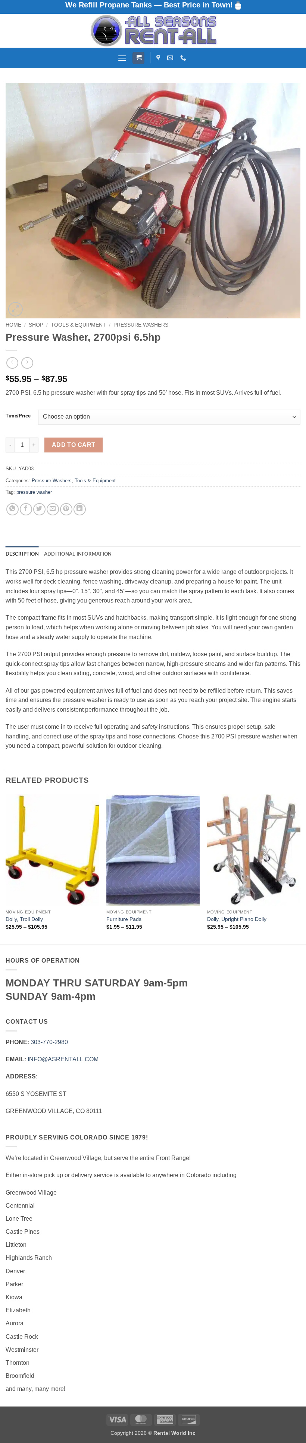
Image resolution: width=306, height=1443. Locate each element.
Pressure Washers (140, 325)
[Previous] (6, 868)
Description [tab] (22, 554)
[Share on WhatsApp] (12, 509)
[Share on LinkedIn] (80, 509)
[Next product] (12, 363)
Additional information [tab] (78, 554)
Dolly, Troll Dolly (24, 919)
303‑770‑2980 (49, 1042)
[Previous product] (27, 363)
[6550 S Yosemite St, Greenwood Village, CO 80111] (159, 58)
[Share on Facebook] (26, 509)
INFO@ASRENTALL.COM (63, 1059)
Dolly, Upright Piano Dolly (236, 919)
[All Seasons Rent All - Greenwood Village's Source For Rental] (153, 31)
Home (13, 325)
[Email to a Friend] (53, 509)
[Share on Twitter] (39, 509)
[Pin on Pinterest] (66, 509)
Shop (36, 325)
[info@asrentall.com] (171, 58)
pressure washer (34, 492)
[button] (122, 58)
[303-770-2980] (184, 58)
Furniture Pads (123, 919)
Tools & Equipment (78, 325)
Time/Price (18, 416)
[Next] (300, 868)
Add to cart (74, 445)
